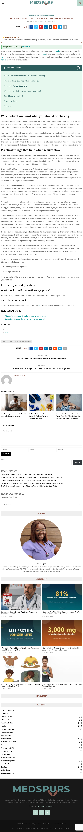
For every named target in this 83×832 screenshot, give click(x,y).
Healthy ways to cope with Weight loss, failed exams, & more (13, 415)
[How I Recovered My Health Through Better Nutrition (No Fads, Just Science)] (62, 669)
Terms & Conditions (32, 828)
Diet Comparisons (7, 710)
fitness (43, 54)
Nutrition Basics (6, 745)
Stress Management (8, 761)
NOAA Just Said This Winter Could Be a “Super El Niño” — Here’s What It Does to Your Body (31, 477)
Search (3, 459)
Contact (67, 828)
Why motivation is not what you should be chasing (24, 76)
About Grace (20, 828)
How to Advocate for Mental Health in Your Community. (41, 358)
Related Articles (10, 101)
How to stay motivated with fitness (20, 341)
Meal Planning (6, 735)
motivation (57, 51)
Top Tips (4, 767)
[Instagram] (41, 812)
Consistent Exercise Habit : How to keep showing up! (25, 319)
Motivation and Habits (47, 15)
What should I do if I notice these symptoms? (22, 91)
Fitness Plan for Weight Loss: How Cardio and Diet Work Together (41, 368)
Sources (7, 106)
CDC (6, 330)
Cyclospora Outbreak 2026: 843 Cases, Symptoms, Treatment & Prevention (26, 474)
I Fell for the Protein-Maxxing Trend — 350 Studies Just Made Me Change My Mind (29, 480)
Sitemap (61, 828)
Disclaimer (53, 828)
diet (39, 305)
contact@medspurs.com (45, 806)
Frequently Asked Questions (15, 86)
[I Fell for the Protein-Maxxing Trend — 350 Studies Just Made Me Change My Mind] (21, 633)
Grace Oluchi (33, 22)
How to (4, 341)
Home (13, 828)
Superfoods (5, 764)
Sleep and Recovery (8, 757)
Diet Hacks (5, 713)
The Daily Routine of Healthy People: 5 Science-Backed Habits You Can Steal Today (29, 486)
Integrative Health (7, 732)
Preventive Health (7, 751)
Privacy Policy (44, 828)
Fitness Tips (33, 15)
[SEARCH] (79, 505)
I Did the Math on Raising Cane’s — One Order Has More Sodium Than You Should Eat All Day (32, 483)
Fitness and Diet (6, 717)
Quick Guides (5, 754)
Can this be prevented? (13, 96)
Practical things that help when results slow (21, 81)
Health (39, 15)
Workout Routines (7, 773)
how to (3, 60)
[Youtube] (47, 812)
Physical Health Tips (8, 748)
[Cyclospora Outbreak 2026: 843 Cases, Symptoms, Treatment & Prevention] (21, 597)
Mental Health (6, 739)
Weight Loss (5, 770)
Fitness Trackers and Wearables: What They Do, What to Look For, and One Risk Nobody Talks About (68, 416)
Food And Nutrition (7, 723)
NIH (6, 333)
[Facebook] (35, 812)
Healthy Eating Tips (7, 729)
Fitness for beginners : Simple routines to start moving (25, 316)
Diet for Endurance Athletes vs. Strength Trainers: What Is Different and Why (40, 416)
